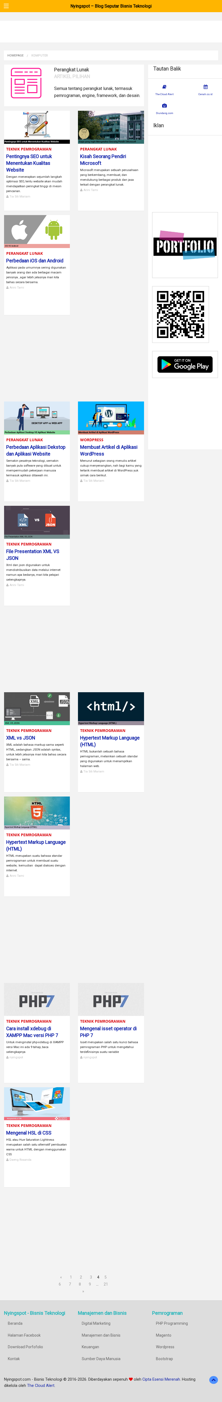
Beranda (15, 1323)
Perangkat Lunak (98, 149)
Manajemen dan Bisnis (101, 1335)
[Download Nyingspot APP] (185, 364)
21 (106, 1284)
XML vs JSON (20, 738)
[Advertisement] (74, 357)
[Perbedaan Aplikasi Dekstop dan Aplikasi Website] (37, 417)
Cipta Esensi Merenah (161, 1379)
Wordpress (91, 439)
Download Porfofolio (25, 1347)
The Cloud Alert (40, 1385)
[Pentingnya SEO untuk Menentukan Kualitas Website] (37, 126)
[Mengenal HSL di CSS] (37, 1103)
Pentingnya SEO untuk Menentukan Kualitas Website (29, 163)
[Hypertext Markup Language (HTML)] (111, 708)
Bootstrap (164, 1359)
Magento (163, 1335)
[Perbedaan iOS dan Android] (37, 231)
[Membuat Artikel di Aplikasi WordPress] (111, 417)
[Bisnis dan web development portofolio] (185, 244)
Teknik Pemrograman (28, 149)
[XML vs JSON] (37, 708)
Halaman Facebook (24, 1335)
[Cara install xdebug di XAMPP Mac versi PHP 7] (37, 999)
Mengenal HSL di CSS (28, 1133)
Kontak (14, 1359)
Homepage (15, 55)
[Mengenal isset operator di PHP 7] (111, 999)
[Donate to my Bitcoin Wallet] (180, 314)
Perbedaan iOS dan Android (34, 260)
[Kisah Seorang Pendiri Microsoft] (111, 126)
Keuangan (90, 1347)
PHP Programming (172, 1323)
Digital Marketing (96, 1323)
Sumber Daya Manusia (101, 1359)
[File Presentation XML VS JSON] (37, 521)
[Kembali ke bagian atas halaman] (213, 1380)
